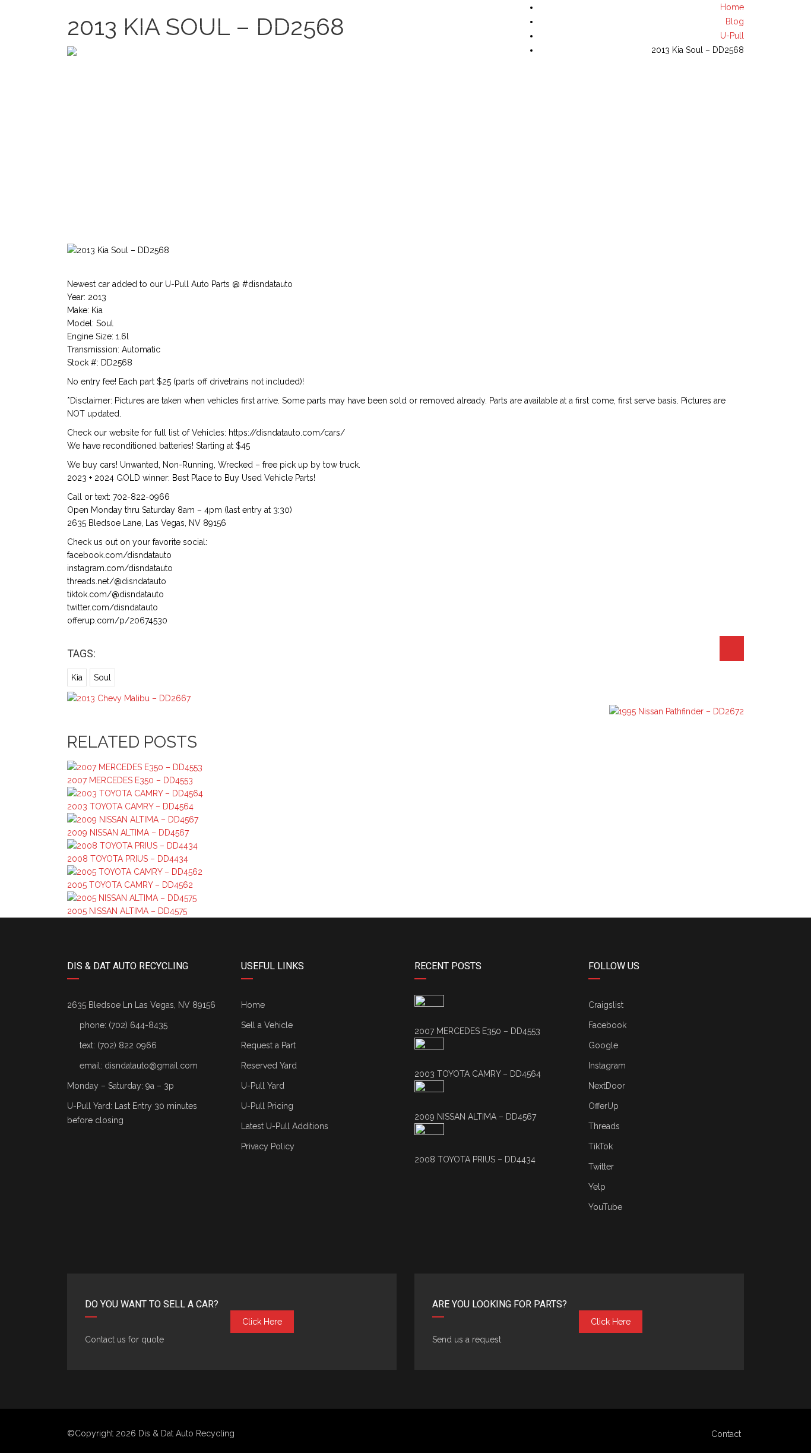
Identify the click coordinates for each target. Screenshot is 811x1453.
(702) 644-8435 (714, 13)
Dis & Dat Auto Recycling (186, 1433)
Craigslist (605, 1005)
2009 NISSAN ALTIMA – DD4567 (128, 832)
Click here (262, 1321)
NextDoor (606, 1085)
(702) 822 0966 (127, 1045)
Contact (726, 1434)
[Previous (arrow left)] (21, 727)
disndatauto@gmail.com (151, 1065)
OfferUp (603, 1106)
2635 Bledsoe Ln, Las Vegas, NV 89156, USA (160, 13)
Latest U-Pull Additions (284, 1126)
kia (77, 677)
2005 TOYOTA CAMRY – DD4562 (130, 885)
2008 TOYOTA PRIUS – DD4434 (127, 858)
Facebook (607, 1025)
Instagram (607, 1065)
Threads (604, 1126)
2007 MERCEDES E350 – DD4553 (130, 780)
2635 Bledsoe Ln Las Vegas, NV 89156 (141, 1005)
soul (102, 677)
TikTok (600, 1146)
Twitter (601, 1166)
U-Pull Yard (262, 1085)
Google (603, 1045)
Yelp (597, 1187)
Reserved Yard (269, 1065)
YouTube (605, 1207)
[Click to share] (732, 648)
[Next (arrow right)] (790, 727)
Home (253, 1005)
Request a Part (268, 1045)
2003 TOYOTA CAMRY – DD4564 (130, 806)
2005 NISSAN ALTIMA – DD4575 (127, 911)
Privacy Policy (267, 1146)
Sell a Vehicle (267, 1025)
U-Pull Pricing (267, 1106)
